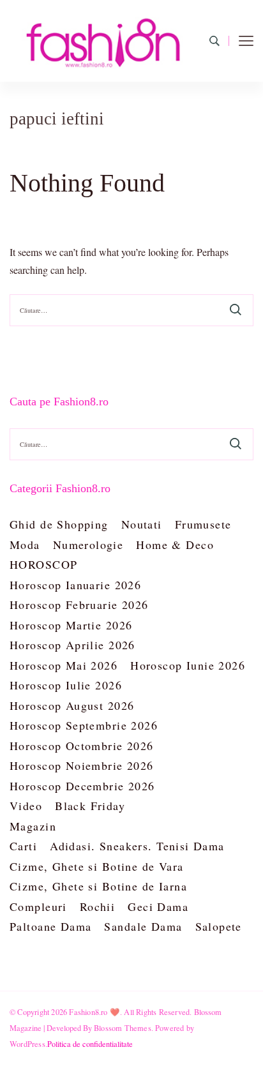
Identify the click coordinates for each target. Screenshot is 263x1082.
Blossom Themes (122, 1028)
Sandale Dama (143, 926)
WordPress (27, 1044)
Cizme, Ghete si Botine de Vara (97, 866)
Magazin (33, 826)
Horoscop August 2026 (72, 705)
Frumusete (203, 524)
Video (26, 805)
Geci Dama (158, 906)
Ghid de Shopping (59, 524)
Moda (25, 544)
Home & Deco (175, 544)
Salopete (218, 926)
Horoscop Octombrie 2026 (82, 745)
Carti (23, 845)
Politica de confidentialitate (90, 1044)
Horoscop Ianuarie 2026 (75, 584)
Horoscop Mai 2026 (63, 665)
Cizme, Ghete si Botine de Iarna (98, 886)
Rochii (98, 906)
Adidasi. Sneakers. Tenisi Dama (137, 845)
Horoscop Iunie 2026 (187, 665)
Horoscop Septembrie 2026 (84, 725)
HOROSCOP (43, 564)
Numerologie (88, 544)
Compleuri (38, 906)
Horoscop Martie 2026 (71, 625)
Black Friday (90, 805)
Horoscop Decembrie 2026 (82, 785)
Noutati (141, 524)
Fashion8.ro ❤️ (94, 1012)
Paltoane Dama (50, 926)
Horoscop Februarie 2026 (79, 604)
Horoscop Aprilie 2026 (72, 644)
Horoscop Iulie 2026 (66, 685)
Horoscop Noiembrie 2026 (82, 765)
